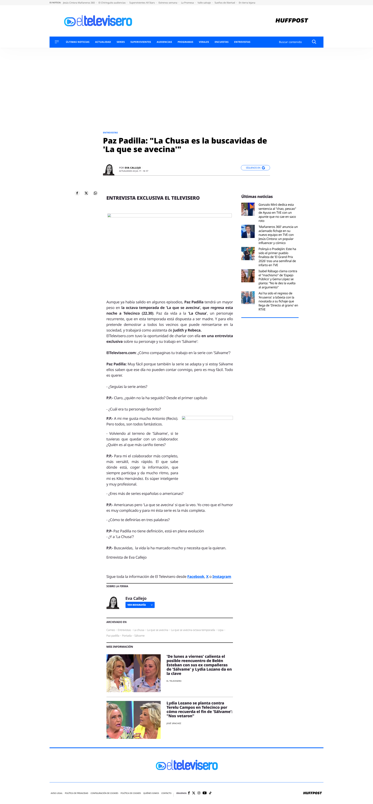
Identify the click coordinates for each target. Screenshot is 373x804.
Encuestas (222, 42)
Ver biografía (136, 604)
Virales (204, 42)
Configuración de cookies (104, 793)
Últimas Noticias (78, 42)
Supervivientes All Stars (142, 2)
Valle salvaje (204, 2)
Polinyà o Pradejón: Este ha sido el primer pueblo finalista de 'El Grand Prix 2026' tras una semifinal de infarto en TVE (277, 257)
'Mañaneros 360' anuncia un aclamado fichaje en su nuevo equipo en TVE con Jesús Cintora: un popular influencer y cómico (278, 235)
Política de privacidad (76, 793)
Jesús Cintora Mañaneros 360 (79, 2)
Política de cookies (131, 793)
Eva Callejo (133, 168)
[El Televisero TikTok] (210, 793)
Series (121, 42)
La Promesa (187, 2)
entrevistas (124, 630)
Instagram (222, 576)
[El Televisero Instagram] (199, 793)
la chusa (139, 630)
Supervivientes (140, 42)
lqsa (220, 630)
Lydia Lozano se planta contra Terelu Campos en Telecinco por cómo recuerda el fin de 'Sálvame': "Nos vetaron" (199, 709)
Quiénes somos (151, 793)
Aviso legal (57, 793)
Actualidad (103, 42)
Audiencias (164, 42)
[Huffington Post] (292, 21)
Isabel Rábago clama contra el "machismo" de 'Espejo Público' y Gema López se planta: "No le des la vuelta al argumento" (278, 279)
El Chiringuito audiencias (112, 2)
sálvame (139, 636)
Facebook (195, 576)
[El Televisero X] (193, 793)
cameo (110, 630)
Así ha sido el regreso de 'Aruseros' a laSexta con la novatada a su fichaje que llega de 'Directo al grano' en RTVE (278, 301)
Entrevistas (242, 42)
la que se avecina (157, 630)
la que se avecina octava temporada (193, 630)
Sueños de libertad (224, 2)
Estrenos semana (168, 2)
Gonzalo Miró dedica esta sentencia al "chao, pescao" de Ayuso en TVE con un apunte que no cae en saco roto (277, 213)
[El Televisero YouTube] (205, 793)
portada (127, 636)
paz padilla (112, 636)
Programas (185, 42)
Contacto (166, 793)
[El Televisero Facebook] (189, 793)
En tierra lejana (247, 2)
